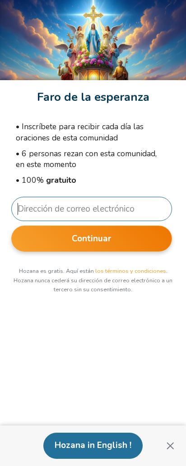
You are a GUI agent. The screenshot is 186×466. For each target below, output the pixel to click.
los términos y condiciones (130, 271)
